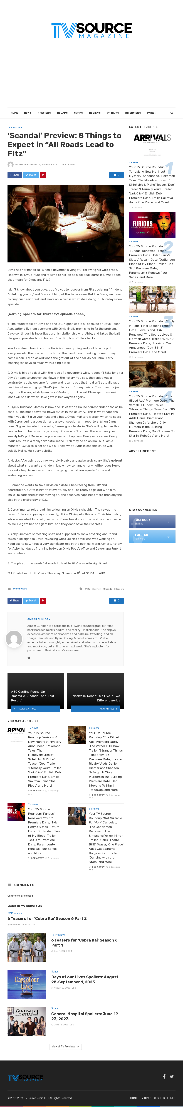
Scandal (108, 589)
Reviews (95, 112)
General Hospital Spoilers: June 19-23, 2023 (85, 1016)
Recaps (62, 112)
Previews (44, 112)
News (27, 112)
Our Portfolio (164, 1098)
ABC (88, 589)
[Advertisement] (91, 81)
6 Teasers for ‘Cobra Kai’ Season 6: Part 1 (84, 942)
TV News (33, 728)
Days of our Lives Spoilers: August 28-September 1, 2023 (84, 979)
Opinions (113, 112)
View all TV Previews (63, 1046)
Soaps (78, 112)
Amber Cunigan (28, 164)
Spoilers (119, 589)
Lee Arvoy (37, 790)
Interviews (133, 112)
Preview (97, 589)
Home (14, 112)
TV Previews (15, 127)
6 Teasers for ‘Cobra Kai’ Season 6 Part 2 (47, 918)
